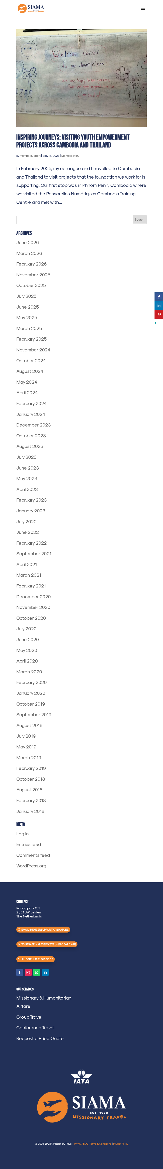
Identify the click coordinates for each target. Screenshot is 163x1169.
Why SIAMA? (81, 1143)
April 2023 (27, 489)
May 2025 (26, 317)
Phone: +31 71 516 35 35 (37, 959)
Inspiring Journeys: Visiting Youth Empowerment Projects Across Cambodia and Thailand (73, 141)
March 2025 (29, 328)
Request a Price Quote (40, 1038)
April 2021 (26, 564)
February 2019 (31, 768)
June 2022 (27, 532)
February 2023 (31, 499)
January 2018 (30, 811)
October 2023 (31, 435)
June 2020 (27, 639)
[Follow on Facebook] (19, 972)
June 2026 (27, 242)
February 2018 (31, 800)
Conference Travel (35, 1027)
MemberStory (70, 155)
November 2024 (33, 349)
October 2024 (31, 360)
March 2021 (28, 575)
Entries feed (28, 844)
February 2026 (31, 263)
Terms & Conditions (100, 1143)
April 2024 (27, 392)
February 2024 (31, 403)
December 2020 (33, 596)
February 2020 (31, 682)
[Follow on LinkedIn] (45, 972)
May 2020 (26, 650)
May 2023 (26, 478)
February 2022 (31, 542)
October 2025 (31, 285)
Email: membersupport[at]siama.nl (45, 929)
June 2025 (27, 306)
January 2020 (30, 693)
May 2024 (26, 382)
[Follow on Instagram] (28, 972)
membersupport (30, 155)
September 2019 (33, 714)
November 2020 (33, 607)
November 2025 (33, 274)
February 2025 (31, 338)
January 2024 (30, 414)
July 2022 (26, 521)
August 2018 (29, 789)
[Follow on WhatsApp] (36, 972)
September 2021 (33, 553)
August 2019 (29, 725)
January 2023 (30, 510)
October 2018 (30, 779)
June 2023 (27, 467)
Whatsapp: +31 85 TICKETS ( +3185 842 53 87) (48, 944)
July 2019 (26, 735)
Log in (22, 833)
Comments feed (33, 855)
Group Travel (29, 1016)
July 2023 (26, 457)
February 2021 (31, 585)
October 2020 (31, 618)
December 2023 (33, 424)
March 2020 (29, 671)
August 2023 (29, 446)
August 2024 (29, 371)
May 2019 (26, 746)
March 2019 (28, 757)
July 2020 (26, 628)
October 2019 (30, 703)
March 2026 (29, 253)
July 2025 (26, 296)
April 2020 (27, 660)
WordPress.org (31, 865)
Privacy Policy (120, 1143)
